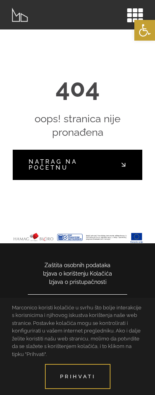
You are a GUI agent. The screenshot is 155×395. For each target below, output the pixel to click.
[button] (144, 30)
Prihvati (77, 376)
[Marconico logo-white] (20, 10)
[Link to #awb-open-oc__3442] (135, 15)
